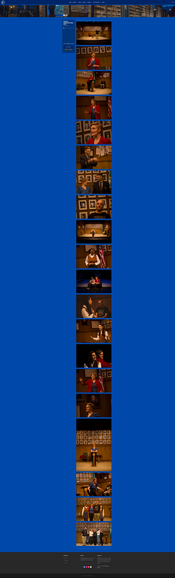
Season (74, 2)
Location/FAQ (66, 560)
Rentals (84, 2)
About (103, 2)
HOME (70, 2)
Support (89, 2)
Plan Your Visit (96, 2)
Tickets (79, 2)
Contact (66, 562)
